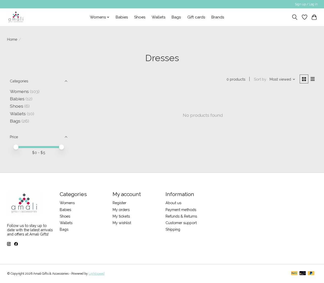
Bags (176, 17)
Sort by (260, 79)
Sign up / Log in (306, 4)
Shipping (173, 229)
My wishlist (122, 223)
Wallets (159, 17)
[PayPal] (294, 273)
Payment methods (181, 209)
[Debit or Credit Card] (302, 273)
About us (173, 203)
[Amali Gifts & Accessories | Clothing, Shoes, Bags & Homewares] (16, 17)
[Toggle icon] (294, 17)
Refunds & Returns (181, 216)
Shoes (140, 17)
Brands (217, 17)
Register (119, 203)
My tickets (121, 216)
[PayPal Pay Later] (311, 273)
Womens (19, 91)
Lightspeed (97, 273)
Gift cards (196, 17)
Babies (122, 17)
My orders (121, 209)
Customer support (181, 223)
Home (12, 39)
